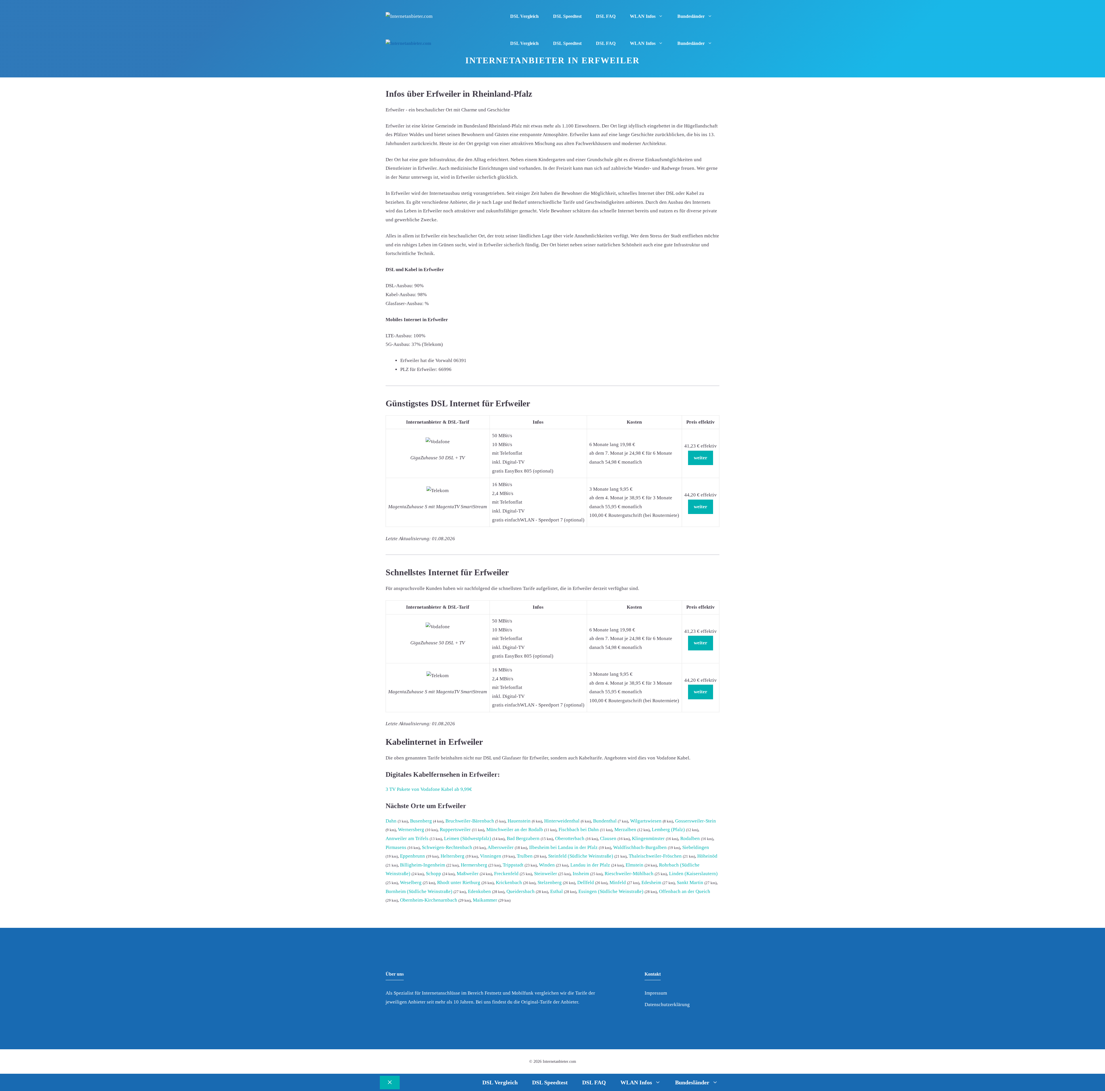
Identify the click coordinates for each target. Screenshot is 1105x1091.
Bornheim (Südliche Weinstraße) (419, 891)
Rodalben (690, 838)
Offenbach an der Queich (684, 891)
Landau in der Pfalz (590, 865)
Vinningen (490, 856)
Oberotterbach (569, 838)
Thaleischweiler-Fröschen (655, 856)
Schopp (433, 873)
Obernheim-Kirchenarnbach (428, 900)
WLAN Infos (643, 16)
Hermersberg (474, 865)
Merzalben (625, 829)
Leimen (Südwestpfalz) (467, 838)
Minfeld (617, 882)
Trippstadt (513, 865)
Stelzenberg (550, 882)
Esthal (556, 891)
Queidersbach (520, 891)
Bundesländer (691, 16)
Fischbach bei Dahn (579, 829)
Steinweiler (545, 873)
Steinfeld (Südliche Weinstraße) (580, 856)
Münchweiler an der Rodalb (514, 829)
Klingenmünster (648, 838)
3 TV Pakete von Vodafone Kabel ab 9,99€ (429, 789)
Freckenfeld (506, 873)
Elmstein (634, 865)
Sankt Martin (690, 882)
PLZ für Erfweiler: (418, 369)
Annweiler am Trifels (407, 838)
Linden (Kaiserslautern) (693, 873)
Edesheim (651, 882)
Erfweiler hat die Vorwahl (426, 360)
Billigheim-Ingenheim (422, 865)
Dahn (391, 821)
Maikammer (485, 900)
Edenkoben (479, 891)
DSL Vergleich (524, 16)
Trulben (525, 856)
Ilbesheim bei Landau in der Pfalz (563, 847)
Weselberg (411, 882)
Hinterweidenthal (562, 821)
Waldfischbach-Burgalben (640, 847)
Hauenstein (519, 821)
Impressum (656, 993)
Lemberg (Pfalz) (668, 829)
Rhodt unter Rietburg (458, 882)
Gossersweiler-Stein (695, 821)
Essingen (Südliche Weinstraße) (610, 891)
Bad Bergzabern (523, 838)
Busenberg (421, 821)
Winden (547, 865)
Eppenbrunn (412, 856)
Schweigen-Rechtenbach (447, 847)
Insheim (581, 873)
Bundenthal (605, 821)
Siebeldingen (695, 847)
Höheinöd (707, 856)
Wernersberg (411, 829)
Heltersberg (452, 856)
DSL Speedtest (567, 16)
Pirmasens (396, 847)
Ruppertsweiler (455, 829)
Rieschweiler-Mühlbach (629, 873)
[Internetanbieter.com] (408, 43)
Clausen (608, 838)
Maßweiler (468, 873)
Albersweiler (500, 847)
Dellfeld (585, 882)
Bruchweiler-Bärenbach (469, 821)
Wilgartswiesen (646, 821)
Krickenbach (509, 882)
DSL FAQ (606, 16)
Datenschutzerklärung (667, 1004)
